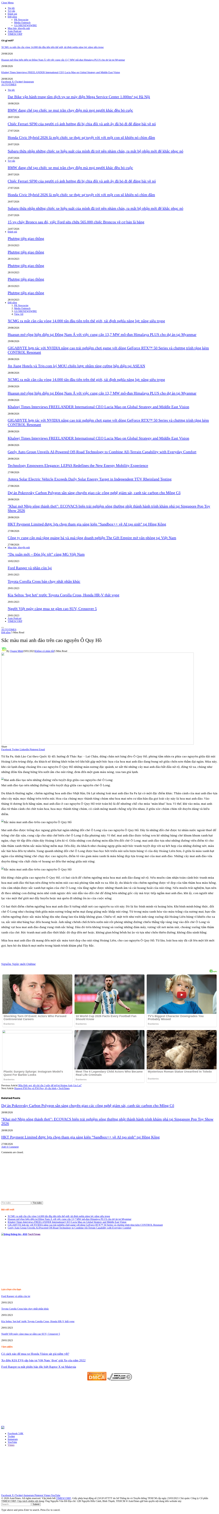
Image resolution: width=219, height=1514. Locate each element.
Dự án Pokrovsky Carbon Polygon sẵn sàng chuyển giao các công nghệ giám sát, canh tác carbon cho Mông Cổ (94, 493)
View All (18, 314)
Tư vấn (11, 11)
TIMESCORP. (63, 1498)
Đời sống (12, 16)
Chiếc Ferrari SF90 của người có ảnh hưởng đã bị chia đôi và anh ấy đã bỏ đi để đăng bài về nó (82, 124)
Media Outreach (22, 22)
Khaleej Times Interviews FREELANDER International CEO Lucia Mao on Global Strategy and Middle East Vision (60, 72)
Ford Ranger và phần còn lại (30, 568)
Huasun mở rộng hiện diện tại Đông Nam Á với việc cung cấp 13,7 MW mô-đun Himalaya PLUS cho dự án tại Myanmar (63, 60)
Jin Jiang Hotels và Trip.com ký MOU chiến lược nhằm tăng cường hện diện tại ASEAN (76, 366)
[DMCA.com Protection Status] (96, 1379)
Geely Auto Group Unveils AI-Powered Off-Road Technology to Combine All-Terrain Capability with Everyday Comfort (102, 452)
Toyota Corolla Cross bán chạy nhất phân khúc (44, 581)
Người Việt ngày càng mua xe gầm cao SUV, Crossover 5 (52, 609)
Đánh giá (12, 14)
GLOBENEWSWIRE (25, 25)
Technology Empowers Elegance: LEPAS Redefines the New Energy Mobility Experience (78, 465)
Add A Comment (10, 1146)
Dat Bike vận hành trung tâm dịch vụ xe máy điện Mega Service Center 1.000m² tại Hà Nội (79, 97)
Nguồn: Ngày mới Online (18, 964)
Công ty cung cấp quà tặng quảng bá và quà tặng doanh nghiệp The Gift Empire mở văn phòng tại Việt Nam (92, 538)
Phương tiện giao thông (26, 238)
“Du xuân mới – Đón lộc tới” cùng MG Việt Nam (46, 554)
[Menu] (2, 627)
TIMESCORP (15, 34)
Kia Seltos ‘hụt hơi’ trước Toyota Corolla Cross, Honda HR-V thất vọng (63, 595)
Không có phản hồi (44, 651)
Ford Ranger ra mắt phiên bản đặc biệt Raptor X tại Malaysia (38, 1366)
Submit (36, 1504)
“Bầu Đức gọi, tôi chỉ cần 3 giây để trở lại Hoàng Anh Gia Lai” (49, 1085)
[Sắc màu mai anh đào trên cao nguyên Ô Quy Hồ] (97, 743)
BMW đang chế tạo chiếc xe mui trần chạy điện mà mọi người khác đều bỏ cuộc (70, 110)
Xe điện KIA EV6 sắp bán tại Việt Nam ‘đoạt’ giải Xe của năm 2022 (43, 1360)
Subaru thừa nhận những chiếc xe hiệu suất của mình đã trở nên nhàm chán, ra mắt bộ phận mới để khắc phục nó (95, 151)
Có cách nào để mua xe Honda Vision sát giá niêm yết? (35, 1353)
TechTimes (34, 1234)
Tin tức (11, 8)
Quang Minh (16, 651)
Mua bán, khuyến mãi (19, 28)
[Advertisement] (97, 1178)
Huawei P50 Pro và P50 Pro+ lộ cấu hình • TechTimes (42, 1088)
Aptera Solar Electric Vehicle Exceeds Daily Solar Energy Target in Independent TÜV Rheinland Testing (90, 479)
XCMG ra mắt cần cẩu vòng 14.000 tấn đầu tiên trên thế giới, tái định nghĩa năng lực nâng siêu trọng (52, 47)
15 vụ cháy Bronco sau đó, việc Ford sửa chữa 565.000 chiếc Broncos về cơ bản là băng (76, 222)
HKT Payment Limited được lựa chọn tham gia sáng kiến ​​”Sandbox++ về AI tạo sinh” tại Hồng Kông (87, 524)
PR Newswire (21, 19)
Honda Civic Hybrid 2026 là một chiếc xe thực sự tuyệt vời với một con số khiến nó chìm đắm (81, 137)
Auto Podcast (14, 31)
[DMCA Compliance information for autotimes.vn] (119, 1379)
